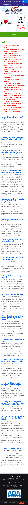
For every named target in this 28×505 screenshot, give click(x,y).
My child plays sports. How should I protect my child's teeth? (14, 86)
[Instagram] (26, 1)
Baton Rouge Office (8, 4)
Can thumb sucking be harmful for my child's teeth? (14, 64)
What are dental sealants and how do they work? (13, 68)
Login (22, 504)
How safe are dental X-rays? (13, 83)
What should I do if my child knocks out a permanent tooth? (13, 94)
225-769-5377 (8, 1)
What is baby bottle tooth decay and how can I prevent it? (13, 60)
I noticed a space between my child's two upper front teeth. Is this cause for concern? (13, 103)
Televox (17, 504)
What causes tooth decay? (12, 111)
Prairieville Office (20, 4)
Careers (21, 502)
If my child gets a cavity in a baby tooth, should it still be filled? (13, 108)
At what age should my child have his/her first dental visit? (14, 50)
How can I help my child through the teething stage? (13, 98)
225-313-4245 (19, 1)
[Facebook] (23, 1)
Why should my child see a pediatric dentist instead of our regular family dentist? (13, 55)
